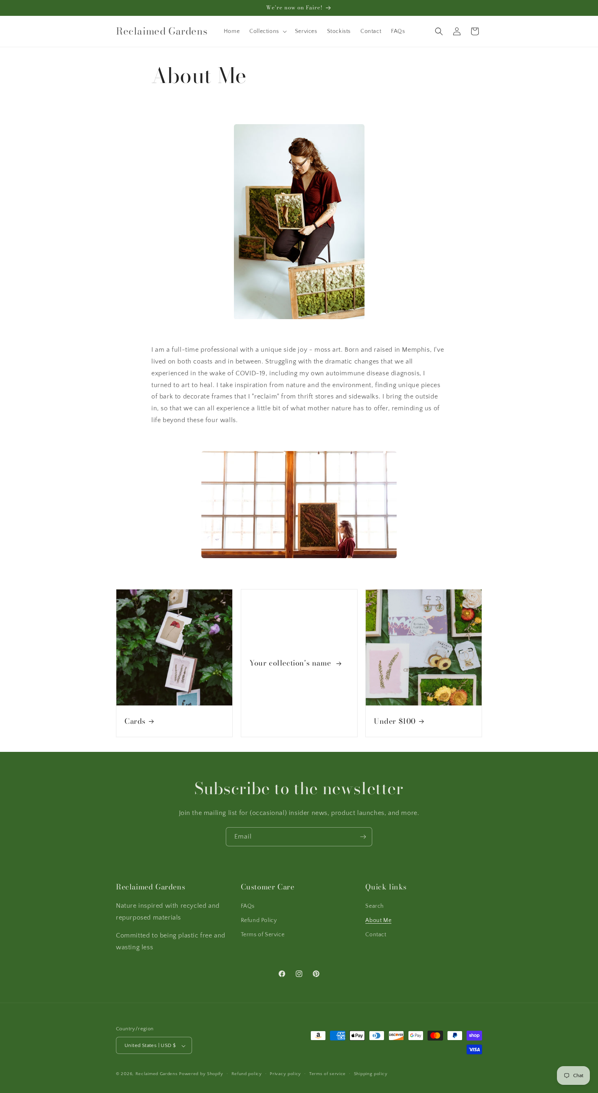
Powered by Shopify (201, 1074)
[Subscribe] (363, 836)
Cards (135, 720)
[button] (267, 31)
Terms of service (327, 1073)
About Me (378, 920)
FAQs (248, 905)
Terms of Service (263, 934)
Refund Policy (259, 920)
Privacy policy (285, 1073)
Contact (375, 934)
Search (374, 905)
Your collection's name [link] (291, 663)
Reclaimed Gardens (156, 1074)
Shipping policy (371, 1073)
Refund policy (246, 1073)
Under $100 (395, 720)
